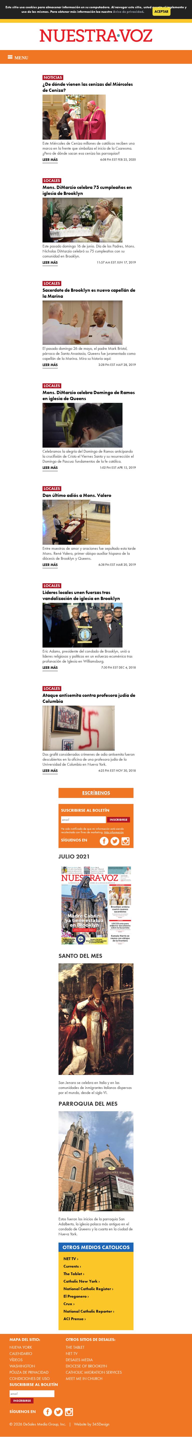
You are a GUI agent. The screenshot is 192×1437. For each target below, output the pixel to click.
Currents (71, 1266)
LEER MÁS (50, 159)
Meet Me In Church (84, 1378)
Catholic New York (81, 1281)
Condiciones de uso (30, 1378)
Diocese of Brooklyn (86, 1366)
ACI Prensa (74, 1318)
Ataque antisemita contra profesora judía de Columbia (88, 698)
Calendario (21, 1353)
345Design (101, 1424)
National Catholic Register (87, 1288)
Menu (20, 57)
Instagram (125, 841)
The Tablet (73, 1273)
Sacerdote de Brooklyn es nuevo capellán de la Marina (88, 293)
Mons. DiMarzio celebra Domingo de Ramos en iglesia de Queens (88, 395)
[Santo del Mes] (96, 1073)
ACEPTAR (161, 11)
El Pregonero (75, 1296)
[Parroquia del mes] (96, 1210)
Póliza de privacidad (29, 1372)
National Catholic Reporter (88, 1311)
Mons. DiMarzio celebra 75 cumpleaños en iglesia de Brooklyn (87, 190)
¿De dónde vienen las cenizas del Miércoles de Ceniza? (87, 87)
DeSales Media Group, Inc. (44, 1424)
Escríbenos (96, 793)
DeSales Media (79, 1359)
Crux (68, 1303)
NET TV (70, 1258)
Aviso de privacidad (128, 12)
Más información (114, 832)
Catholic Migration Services (94, 1372)
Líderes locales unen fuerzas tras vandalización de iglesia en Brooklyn (81, 595)
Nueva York (21, 1347)
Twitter (115, 841)
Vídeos (16, 1359)
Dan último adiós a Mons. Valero (76, 495)
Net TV (72, 1353)
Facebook (104, 841)
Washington (22, 1366)
